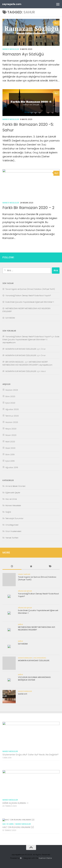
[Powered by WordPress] (21, 858)
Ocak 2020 (10, 448)
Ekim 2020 (10, 396)
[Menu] (58, 4)
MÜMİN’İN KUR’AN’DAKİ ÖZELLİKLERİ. (21, 349)
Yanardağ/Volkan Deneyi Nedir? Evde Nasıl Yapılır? (28, 295)
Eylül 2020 (10, 403)
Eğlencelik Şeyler (12, 492)
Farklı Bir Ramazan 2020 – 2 (28, 207)
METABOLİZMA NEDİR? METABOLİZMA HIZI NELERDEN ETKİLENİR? (36, 628)
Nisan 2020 (10, 435)
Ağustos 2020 (12, 409)
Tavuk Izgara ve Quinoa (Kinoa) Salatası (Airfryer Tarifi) (30, 289)
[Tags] (50, 567)
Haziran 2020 (11, 422)
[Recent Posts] (11, 567)
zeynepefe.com (11, 4)
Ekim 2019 (10, 454)
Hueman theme (45, 858)
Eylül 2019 (10, 461)
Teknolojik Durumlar (14, 518)
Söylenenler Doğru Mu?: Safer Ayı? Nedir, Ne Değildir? (30, 754)
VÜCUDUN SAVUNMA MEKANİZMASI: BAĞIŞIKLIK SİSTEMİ (34, 678)
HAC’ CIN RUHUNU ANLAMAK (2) (18, 827)
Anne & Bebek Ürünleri (15, 486)
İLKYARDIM (10, 318)
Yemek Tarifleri (11, 537)
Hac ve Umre (11, 499)
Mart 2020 (10, 441)
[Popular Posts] (31, 567)
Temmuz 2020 (12, 415)
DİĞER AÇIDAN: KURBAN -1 (15, 803)
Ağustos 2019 (11, 467)
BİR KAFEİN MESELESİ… (14, 362)
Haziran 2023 (11, 390)
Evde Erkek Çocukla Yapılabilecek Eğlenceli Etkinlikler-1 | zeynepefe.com (30, 339)
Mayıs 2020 (10, 428)
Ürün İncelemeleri (13, 531)
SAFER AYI (22, 694)
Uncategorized (11, 525)
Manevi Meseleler (10, 49)
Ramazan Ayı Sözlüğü (23, 54)
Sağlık (8, 512)
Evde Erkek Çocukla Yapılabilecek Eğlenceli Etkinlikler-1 (29, 302)
